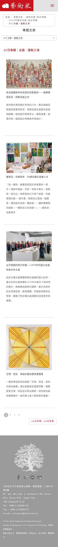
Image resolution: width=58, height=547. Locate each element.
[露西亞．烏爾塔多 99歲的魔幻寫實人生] (29, 157)
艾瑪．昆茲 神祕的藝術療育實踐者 (24, 374)
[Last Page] (19, 415)
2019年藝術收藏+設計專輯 (23, 20)
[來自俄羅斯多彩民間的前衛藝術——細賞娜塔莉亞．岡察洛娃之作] (29, 74)
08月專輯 (49, 421)
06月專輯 (37, 421)
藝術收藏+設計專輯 (36, 17)
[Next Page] (15, 415)
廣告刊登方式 (8, 533)
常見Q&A (33, 533)
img (18, 477)
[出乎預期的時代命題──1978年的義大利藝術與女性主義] (29, 246)
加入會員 (42, 533)
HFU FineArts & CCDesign (34, 525)
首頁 (8, 17)
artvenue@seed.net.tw (25, 513)
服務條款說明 (21, 533)
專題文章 (18, 17)
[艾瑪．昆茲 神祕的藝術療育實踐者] (29, 347)
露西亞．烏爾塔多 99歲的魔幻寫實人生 (27, 177)
